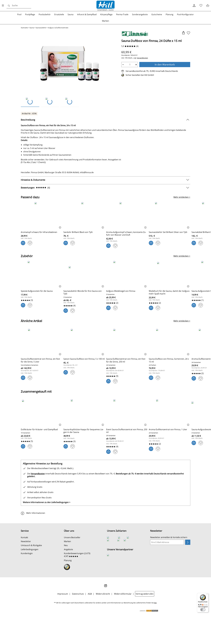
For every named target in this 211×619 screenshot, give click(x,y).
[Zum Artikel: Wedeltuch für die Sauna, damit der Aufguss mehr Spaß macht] (169, 274)
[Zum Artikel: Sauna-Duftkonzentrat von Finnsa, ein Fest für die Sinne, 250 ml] (127, 342)
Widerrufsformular (123, 593)
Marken (67, 541)
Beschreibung (28, 119)
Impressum (62, 593)
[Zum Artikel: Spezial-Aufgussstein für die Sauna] (41, 274)
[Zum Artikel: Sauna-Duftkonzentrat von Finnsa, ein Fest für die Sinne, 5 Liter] (41, 342)
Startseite (24, 28)
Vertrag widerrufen (144, 593)
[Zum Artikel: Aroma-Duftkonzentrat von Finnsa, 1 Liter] (169, 412)
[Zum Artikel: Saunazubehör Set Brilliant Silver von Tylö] (169, 215)
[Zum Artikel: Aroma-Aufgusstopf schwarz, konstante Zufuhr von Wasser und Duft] (127, 215)
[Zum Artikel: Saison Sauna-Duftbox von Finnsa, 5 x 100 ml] (84, 342)
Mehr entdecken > (181, 197)
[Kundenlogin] (194, 5)
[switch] (202, 609)
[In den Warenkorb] (23, 243)
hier (155, 603)
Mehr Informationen (35, 513)
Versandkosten (142, 58)
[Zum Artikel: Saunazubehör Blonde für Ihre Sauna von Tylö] (84, 274)
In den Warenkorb (165, 64)
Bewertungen (35, 187)
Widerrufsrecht (103, 593)
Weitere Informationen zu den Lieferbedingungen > (46, 502)
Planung (68, 560)
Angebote (68, 549)
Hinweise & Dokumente (33, 179)
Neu (66, 545)
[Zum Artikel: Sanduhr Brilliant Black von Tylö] (84, 215)
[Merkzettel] (201, 5)
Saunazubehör (41, 28)
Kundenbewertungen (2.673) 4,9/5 (77, 554)
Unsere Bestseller (72, 537)
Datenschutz (78, 593)
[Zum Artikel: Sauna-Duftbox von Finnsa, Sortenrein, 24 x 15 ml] (169, 342)
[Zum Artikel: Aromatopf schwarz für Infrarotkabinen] (41, 215)
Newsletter (26, 541)
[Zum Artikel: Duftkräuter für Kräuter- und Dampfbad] (41, 412)
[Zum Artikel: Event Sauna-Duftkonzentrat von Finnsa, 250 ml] (127, 412)
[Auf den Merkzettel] (188, 33)
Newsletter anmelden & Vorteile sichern (168, 537)
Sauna (31, 28)
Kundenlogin (27, 553)
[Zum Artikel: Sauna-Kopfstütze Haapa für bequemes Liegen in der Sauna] (84, 412)
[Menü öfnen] (4, 5)
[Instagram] (105, 585)
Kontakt (24, 537)
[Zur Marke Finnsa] (134, 34)
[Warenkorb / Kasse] (207, 5)
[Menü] (207, 594)
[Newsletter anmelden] (187, 542)
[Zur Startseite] (105, 5)
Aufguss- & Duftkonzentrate (58, 28)
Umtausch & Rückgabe (31, 545)
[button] (183, 33)
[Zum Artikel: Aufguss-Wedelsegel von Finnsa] (127, 274)
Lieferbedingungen (29, 549)
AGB (90, 593)
